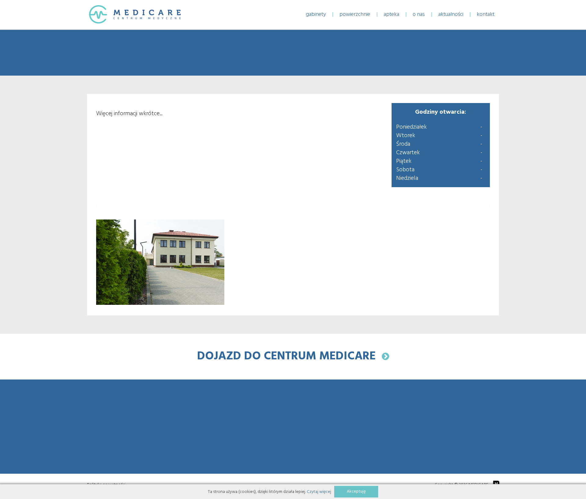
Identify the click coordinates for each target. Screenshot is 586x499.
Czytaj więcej (319, 491)
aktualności (450, 14)
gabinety (316, 14)
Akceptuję (356, 491)
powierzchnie (354, 14)
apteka (391, 14)
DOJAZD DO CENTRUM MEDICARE (289, 356)
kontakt (485, 14)
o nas (419, 14)
